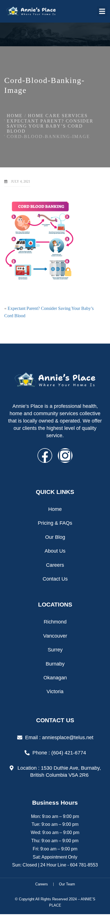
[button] (102, 11)
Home (15, 115)
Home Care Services (58, 115)
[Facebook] (45, 455)
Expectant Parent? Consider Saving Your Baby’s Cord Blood (50, 126)
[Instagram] (65, 455)
